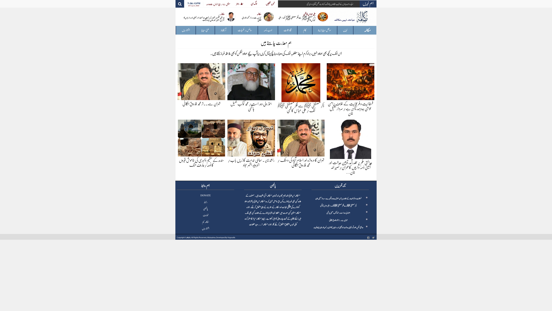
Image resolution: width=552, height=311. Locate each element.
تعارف (205, 215)
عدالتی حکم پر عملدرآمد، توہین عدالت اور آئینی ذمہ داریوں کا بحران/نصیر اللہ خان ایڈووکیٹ (204, 18)
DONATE (205, 195)
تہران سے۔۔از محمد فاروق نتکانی (251, 18)
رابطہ (205, 202)
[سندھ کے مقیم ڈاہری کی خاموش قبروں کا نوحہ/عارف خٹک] (201, 137)
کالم (304, 30)
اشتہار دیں (186, 30)
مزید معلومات (253, 224)
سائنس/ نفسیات (245, 30)
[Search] (180, 3)
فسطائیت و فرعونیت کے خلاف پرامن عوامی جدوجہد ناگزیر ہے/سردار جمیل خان (350, 108)
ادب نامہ (268, 30)
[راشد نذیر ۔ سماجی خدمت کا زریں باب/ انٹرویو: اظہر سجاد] (251, 137)
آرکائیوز (223, 30)
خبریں (345, 30)
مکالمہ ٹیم (205, 222)
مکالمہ (367, 30)
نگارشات (288, 30)
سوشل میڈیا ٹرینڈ (324, 30)
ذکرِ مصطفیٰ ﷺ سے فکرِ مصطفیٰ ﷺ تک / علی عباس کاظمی (297, 18)
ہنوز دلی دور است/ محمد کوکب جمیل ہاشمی (338, 213)
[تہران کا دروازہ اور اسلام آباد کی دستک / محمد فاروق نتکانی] (301, 137)
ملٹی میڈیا (205, 30)
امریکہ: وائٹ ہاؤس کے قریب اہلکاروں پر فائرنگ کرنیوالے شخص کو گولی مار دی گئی (330, 4)
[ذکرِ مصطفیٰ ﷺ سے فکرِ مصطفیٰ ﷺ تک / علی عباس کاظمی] (300, 82)
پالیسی (205, 208)
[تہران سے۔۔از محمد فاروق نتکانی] (201, 81)
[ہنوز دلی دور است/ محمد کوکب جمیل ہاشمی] (251, 81)
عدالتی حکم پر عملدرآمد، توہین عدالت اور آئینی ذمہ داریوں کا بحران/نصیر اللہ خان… (350, 167)
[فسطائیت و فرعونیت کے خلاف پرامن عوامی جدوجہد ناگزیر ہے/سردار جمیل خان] (350, 81)
